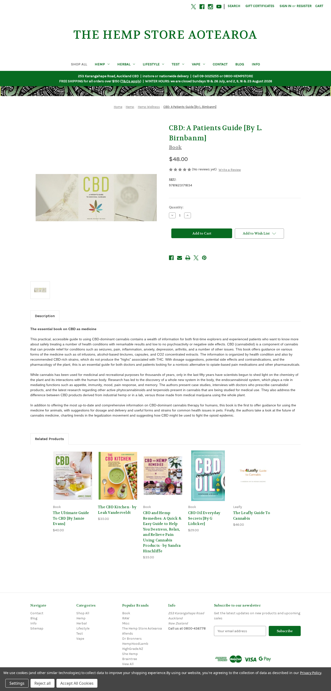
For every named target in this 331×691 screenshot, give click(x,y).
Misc (126, 623)
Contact (220, 64)
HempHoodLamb (135, 644)
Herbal (123, 64)
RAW (125, 618)
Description (45, 316)
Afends (127, 633)
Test (176, 64)
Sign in (285, 6)
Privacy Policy (310, 672)
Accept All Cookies (77, 683)
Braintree (129, 659)
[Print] (187, 257)
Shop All (79, 64)
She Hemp (130, 654)
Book (126, 613)
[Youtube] (218, 6)
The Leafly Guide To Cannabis (251, 515)
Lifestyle (151, 64)
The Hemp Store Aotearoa (142, 628)
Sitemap (36, 628)
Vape (196, 64)
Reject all (42, 683)
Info (256, 64)
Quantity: (176, 207)
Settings (16, 683)
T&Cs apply (130, 81)
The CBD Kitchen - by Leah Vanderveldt (117, 510)
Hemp (100, 64)
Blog (239, 64)
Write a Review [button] (230, 170)
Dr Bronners (132, 639)
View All (128, 664)
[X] (193, 6)
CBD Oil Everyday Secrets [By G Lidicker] (204, 518)
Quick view (71, 471)
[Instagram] (210, 6)
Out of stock (72, 480)
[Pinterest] (204, 257)
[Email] (179, 257)
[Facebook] (202, 6)
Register (304, 6)
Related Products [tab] (49, 439)
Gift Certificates (259, 6)
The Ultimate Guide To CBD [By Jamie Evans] (71, 518)
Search (234, 6)
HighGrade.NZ (132, 649)
